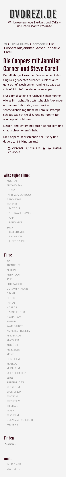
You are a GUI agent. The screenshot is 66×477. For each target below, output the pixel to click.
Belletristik (17, 232)
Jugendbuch (17, 241)
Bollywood (14, 284)
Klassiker (13, 340)
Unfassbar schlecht (20, 420)
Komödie (39, 43)
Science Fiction (17, 373)
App (11, 217)
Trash (10, 410)
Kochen (12, 181)
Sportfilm (13, 387)
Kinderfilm (14, 335)
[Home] (5, 43)
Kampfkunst (15, 326)
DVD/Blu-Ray (20, 43)
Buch (10, 227)
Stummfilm (14, 391)
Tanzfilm (12, 396)
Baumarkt (15, 222)
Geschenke (14, 199)
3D (8, 260)
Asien (10, 279)
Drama (11, 293)
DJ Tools (14, 208)
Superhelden (15, 382)
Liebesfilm (13, 359)
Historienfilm (16, 312)
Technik (12, 204)
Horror (12, 307)
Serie (10, 377)
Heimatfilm (14, 316)
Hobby (11, 190)
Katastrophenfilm (19, 330)
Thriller (12, 405)
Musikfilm (13, 368)
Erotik (11, 298)
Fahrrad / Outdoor (19, 195)
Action (11, 270)
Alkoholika (14, 185)
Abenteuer (13, 265)
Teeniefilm (13, 401)
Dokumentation (17, 288)
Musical (12, 363)
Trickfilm (13, 415)
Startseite (13, 469)
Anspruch (13, 274)
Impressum (14, 464)
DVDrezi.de (33, 14)
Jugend (57, 148)
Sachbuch (15, 236)
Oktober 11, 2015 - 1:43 (26, 148)
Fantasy (12, 302)
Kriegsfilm (14, 349)
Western (12, 424)
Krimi (10, 354)
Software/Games (20, 213)
